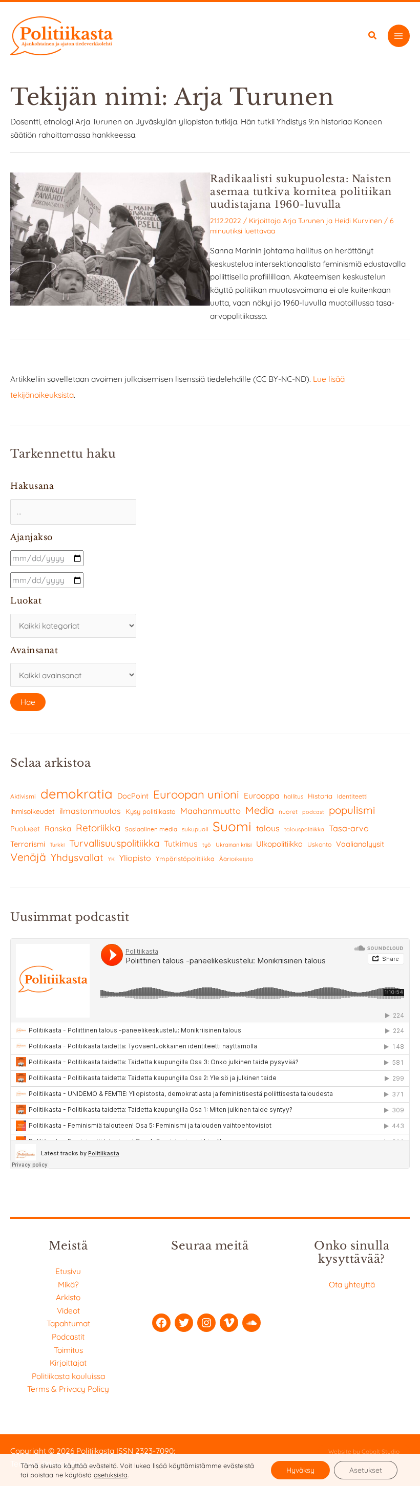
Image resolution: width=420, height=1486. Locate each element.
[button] (372, 36)
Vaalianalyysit (360, 844)
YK (111, 859)
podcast (313, 811)
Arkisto (68, 1297)
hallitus (293, 796)
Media (259, 810)
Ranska (58, 828)
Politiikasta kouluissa (68, 1376)
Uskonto (319, 844)
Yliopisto (135, 858)
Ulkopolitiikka (279, 844)
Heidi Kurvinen (358, 220)
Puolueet (25, 828)
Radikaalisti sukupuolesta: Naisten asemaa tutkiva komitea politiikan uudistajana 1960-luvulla (301, 191)
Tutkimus (181, 843)
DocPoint (133, 796)
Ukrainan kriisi (233, 844)
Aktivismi (23, 796)
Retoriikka (98, 828)
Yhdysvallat (77, 857)
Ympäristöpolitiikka (185, 858)
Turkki (57, 845)
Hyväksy (300, 1470)
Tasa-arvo (349, 828)
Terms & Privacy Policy (68, 1389)
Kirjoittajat (68, 1363)
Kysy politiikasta (150, 811)
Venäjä (28, 857)
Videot (68, 1310)
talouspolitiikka (304, 829)
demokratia (76, 793)
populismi (352, 809)
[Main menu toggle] (399, 36)
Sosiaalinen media (151, 829)
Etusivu (68, 1271)
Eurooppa (261, 795)
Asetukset (365, 1470)
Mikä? (68, 1284)
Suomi (232, 826)
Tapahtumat (68, 1323)
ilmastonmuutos (90, 811)
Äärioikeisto (236, 859)
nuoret (288, 811)
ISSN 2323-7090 (145, 1451)
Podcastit (68, 1336)
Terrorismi (27, 844)
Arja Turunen (303, 220)
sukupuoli (195, 829)
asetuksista (111, 1475)
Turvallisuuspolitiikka (114, 843)
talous (268, 828)
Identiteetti (352, 796)
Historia (320, 796)
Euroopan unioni (196, 794)
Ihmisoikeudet (32, 811)
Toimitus (68, 1350)
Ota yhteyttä (352, 1284)
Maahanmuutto (210, 810)
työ (206, 844)
